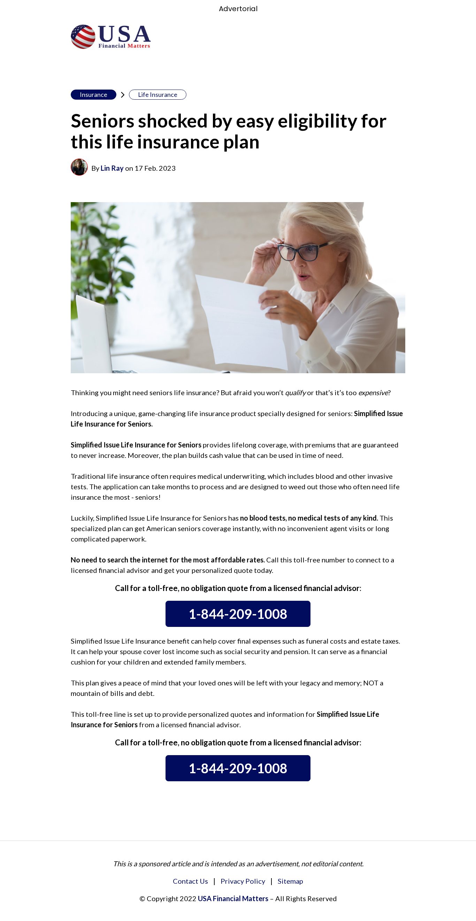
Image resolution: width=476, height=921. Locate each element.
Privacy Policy (243, 881)
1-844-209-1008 (238, 614)
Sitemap (290, 881)
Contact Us (190, 881)
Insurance (93, 94)
